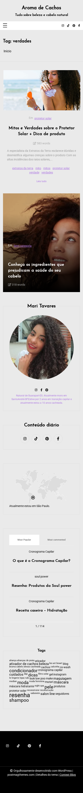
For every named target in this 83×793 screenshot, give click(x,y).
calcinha (55, 667)
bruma (12, 667)
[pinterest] (74, 25)
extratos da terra (22, 168)
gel (51, 674)
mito (38, 168)
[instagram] (63, 25)
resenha (19, 695)
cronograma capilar (50, 670)
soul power (41, 576)
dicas (33, 675)
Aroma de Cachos (41, 8)
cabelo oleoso (23, 667)
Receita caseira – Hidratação (41, 610)
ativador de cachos (23, 664)
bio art (52, 663)
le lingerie (14, 678)
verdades (47, 172)
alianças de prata (25, 661)
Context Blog (68, 774)
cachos (45, 667)
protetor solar (43, 118)
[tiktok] (68, 25)
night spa (39, 686)
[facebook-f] (79, 25)
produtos (59, 686)
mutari (49, 681)
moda (23, 682)
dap (26, 674)
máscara (61, 682)
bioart (59, 663)
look (32, 678)
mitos (46, 168)
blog (65, 663)
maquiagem (62, 678)
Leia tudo (41, 181)
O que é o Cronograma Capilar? (41, 561)
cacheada (35, 667)
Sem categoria (15, 246)
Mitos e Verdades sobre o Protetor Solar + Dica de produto (42, 131)
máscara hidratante (21, 686)
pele (49, 687)
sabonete (35, 693)
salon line (47, 694)
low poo (40, 678)
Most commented (56, 540)
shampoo (19, 700)
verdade (34, 172)
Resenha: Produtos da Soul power (42, 586)
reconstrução (46, 690)
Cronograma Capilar (41, 551)
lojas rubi (24, 678)
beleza (44, 664)
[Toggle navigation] (5, 25)
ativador (40, 661)
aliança (13, 661)
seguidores (62, 693)
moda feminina (36, 681)
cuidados (16, 674)
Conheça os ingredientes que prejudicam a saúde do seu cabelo (29, 270)
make (49, 678)
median (13, 681)
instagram (59, 674)
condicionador (23, 671)
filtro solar (43, 674)
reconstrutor (33, 690)
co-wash (65, 667)
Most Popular (24, 540)
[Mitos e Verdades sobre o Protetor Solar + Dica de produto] (41, 90)
